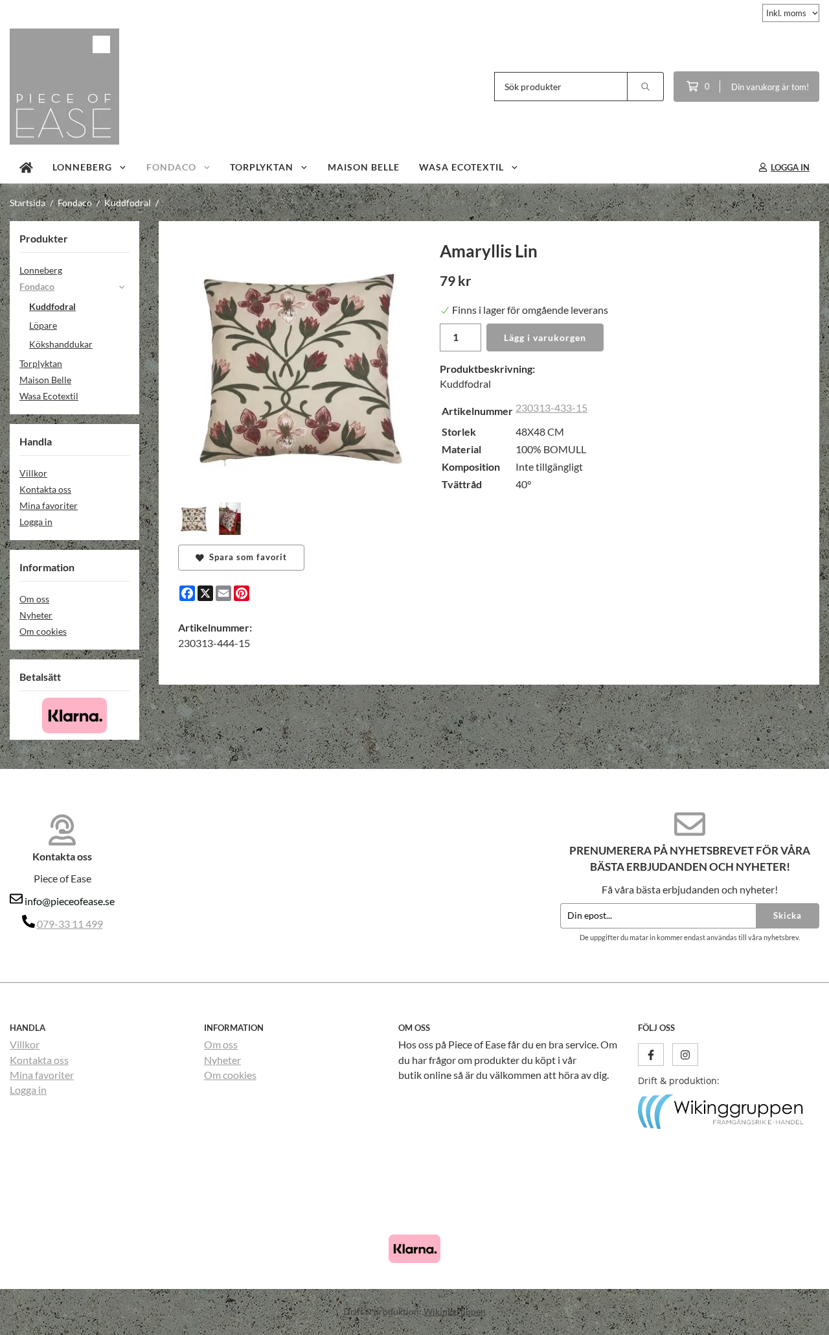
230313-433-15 (551, 407)
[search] (646, 86)
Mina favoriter (48, 505)
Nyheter (35, 614)
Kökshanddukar (61, 343)
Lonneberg (82, 166)
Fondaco (171, 166)
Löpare (43, 325)
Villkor (33, 472)
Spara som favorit (245, 557)
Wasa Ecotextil (461, 166)
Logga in (35, 521)
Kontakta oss (45, 489)
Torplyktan (261, 166)
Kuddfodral (52, 306)
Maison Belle (364, 166)
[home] (26, 167)
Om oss (34, 598)
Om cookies (43, 631)
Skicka (787, 915)
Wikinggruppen (455, 1311)
